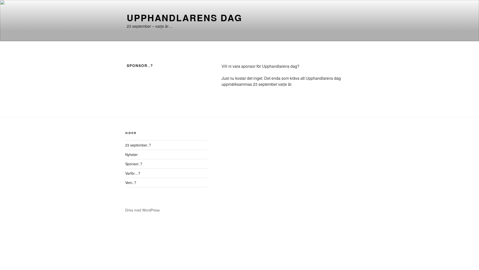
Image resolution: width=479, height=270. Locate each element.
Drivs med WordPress (142, 210)
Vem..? (130, 182)
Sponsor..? (133, 163)
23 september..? (138, 145)
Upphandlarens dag (184, 17)
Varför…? (132, 173)
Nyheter (131, 154)
